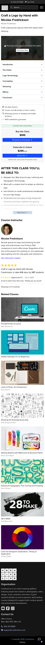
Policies (22, 642)
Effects (6, 92)
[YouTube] (3, 608)
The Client (7, 70)
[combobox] (24, 7)
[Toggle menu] (41, 7)
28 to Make (5, 518)
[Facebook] (8, 608)
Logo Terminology (10, 75)
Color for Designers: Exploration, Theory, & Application (19, 552)
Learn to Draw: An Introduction (14, 387)
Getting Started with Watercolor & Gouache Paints (22, 452)
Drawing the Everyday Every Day (14, 419)
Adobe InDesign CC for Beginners (15, 356)
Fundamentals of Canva (11, 323)
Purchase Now (22, 50)
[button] (39, 639)
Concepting (7, 81)
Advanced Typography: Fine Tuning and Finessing (22, 485)
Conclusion (7, 97)
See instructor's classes (10, 258)
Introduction (8, 64)
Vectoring (7, 86)
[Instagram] (13, 608)
